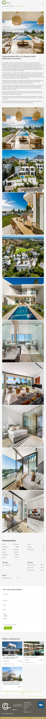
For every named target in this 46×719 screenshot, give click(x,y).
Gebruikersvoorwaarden (22, 717)
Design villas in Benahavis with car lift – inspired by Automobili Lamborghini (12, 683)
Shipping (8, 628)
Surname (5, 600)
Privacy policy (14, 717)
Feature (5, 614)
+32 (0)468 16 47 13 (17, 704)
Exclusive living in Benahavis (31, 657)
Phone (4, 609)
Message (5, 618)
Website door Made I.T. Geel (38, 717)
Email (4, 605)
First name (5, 594)
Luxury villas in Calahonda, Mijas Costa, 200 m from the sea (11, 658)
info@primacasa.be (17, 706)
